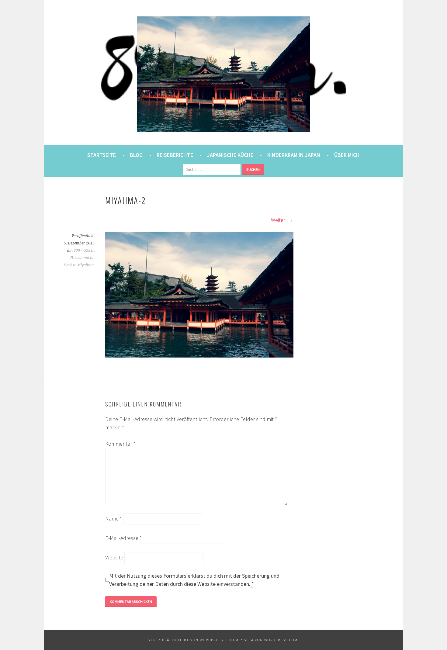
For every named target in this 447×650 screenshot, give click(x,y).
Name (113, 518)
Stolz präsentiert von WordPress (185, 640)
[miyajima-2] (199, 355)
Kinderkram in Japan (293, 154)
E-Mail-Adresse (123, 537)
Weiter (278, 219)
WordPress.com (281, 640)
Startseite (101, 154)
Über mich (347, 154)
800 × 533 (82, 250)
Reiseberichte (175, 154)
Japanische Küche (230, 154)
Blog (136, 154)
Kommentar (120, 443)
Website (114, 557)
